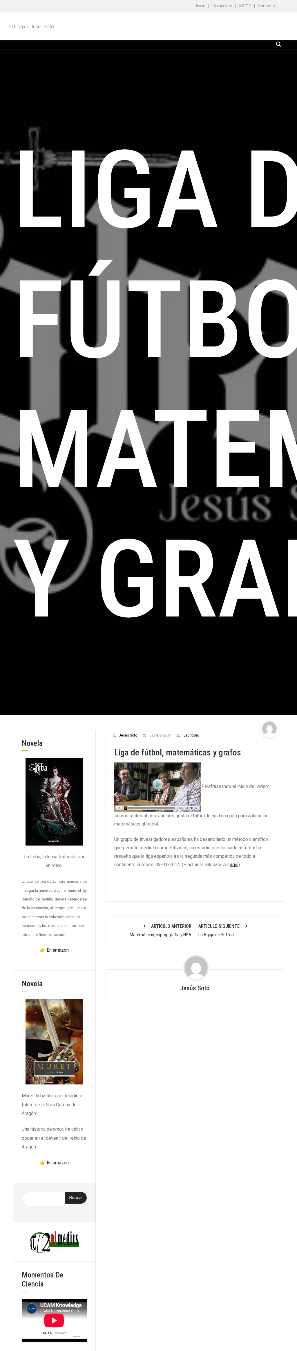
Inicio (200, 5)
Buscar (76, 1197)
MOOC (245, 5)
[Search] (278, 44)
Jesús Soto (128, 735)
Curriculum (222, 5)
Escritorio (191, 735)
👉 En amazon (54, 950)
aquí (234, 864)
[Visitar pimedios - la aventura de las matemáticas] (54, 1241)
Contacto (266, 5)
